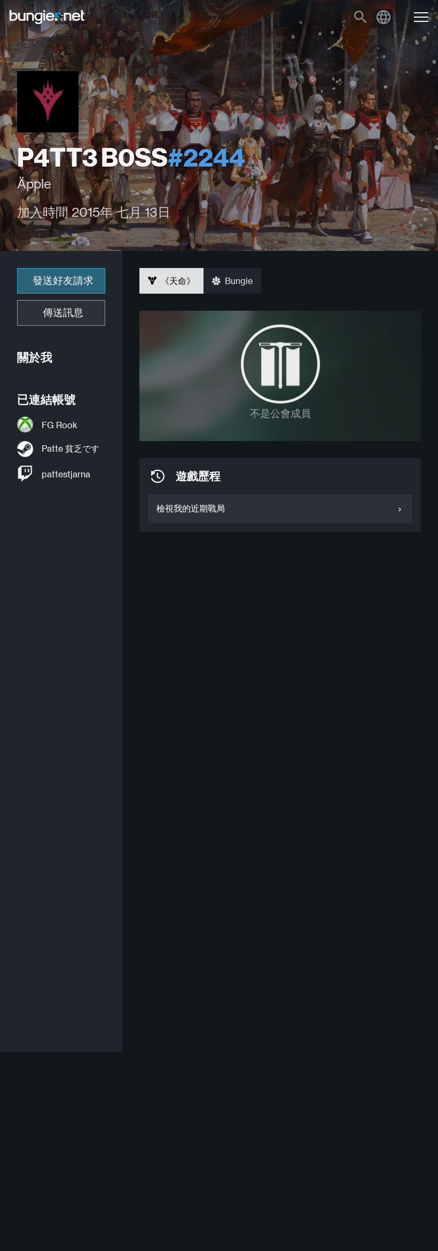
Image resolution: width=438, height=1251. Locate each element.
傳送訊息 (63, 312)
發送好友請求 (63, 280)
